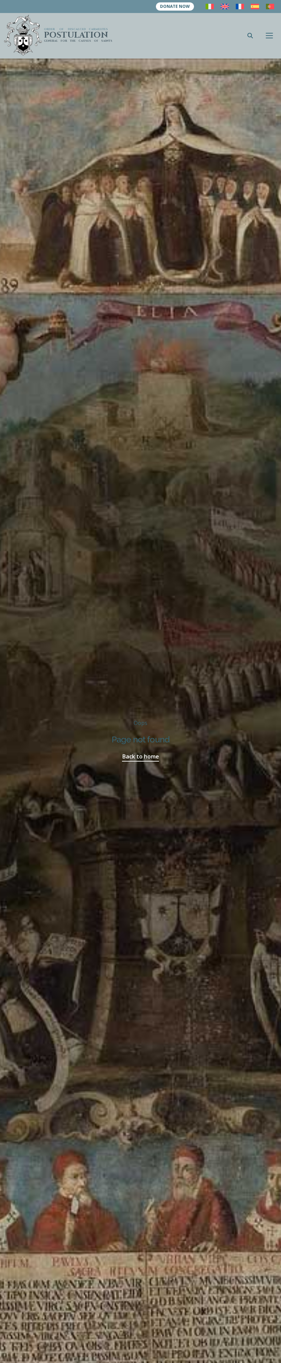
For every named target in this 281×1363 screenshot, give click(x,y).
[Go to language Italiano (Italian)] (210, 6)
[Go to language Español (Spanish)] (255, 6)
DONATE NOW (175, 6)
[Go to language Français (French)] (240, 6)
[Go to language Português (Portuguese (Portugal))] (270, 6)
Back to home (140, 756)
